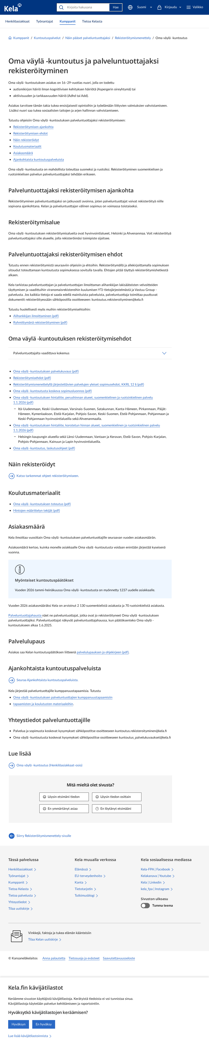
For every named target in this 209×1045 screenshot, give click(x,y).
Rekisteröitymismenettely (133, 38)
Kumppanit (21, 38)
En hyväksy (44, 1024)
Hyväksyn (19, 1024)
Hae (116, 7)
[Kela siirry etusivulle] (12, 7)
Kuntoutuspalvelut (47, 38)
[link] (17, 21)
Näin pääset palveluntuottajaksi (87, 38)
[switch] (145, 905)
